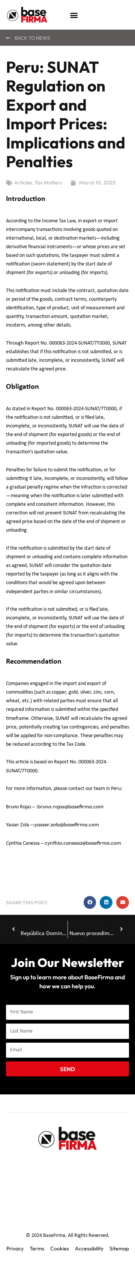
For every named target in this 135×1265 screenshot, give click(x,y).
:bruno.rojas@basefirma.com (70, 806)
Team (65, 1166)
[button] (74, 15)
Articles (23, 182)
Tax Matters (48, 182)
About (36, 1166)
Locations (70, 1183)
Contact (34, 1183)
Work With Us (67, 1200)
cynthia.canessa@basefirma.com (83, 842)
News (103, 1183)
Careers (96, 1166)
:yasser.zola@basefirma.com (66, 824)
